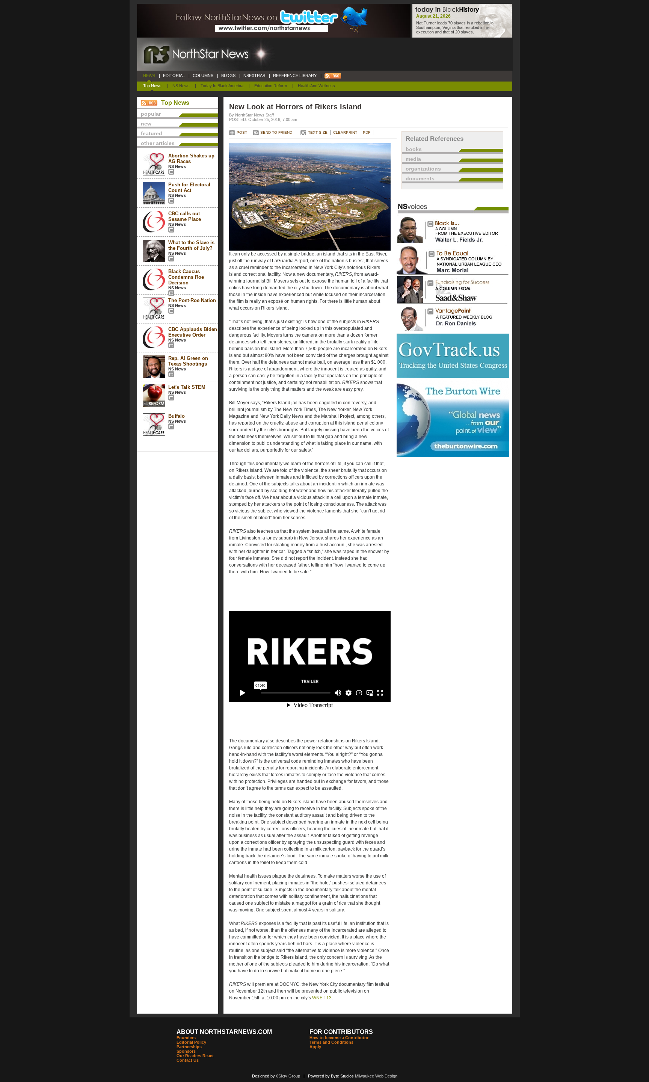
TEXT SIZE (318, 132)
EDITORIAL (174, 75)
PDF (366, 132)
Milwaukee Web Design (376, 1076)
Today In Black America (222, 85)
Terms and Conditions (331, 1042)
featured (151, 133)
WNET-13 (322, 997)
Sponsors (186, 1051)
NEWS (149, 75)
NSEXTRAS (254, 75)
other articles (158, 143)
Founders (186, 1037)
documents (420, 178)
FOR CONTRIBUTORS (341, 1032)
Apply (315, 1046)
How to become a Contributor (338, 1037)
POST (242, 132)
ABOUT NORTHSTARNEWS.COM (224, 1032)
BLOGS (228, 75)
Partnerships (189, 1046)
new (146, 124)
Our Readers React (195, 1055)
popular (151, 114)
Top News (152, 85)
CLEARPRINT (345, 132)
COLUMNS (203, 75)
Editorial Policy (191, 1042)
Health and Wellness (316, 85)
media (413, 159)
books (414, 149)
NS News (181, 85)
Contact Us (188, 1060)
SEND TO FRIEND (276, 132)
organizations (423, 169)
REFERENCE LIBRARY (295, 75)
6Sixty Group (288, 1076)
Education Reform (270, 85)
